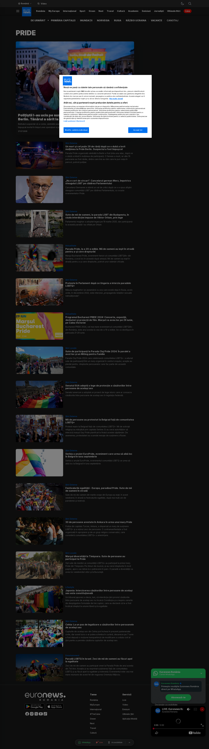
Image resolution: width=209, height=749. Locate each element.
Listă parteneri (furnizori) (74, 121)
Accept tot (137, 130)
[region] (105, 106)
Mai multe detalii (116, 99)
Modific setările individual (76, 130)
